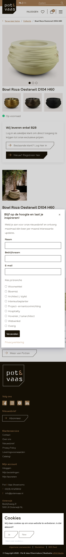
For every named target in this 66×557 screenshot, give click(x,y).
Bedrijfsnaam (12, 252)
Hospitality (14, 311)
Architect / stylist (17, 296)
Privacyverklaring (14, 342)
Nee (24, 534)
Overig (12, 325)
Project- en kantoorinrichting (24, 306)
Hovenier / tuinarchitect (21, 316)
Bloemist (13, 291)
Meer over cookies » (14, 541)
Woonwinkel (15, 286)
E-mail (8, 265)
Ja (9, 534)
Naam (8, 239)
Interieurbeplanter (18, 301)
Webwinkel (14, 321)
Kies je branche (13, 280)
